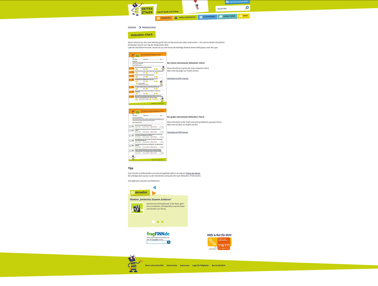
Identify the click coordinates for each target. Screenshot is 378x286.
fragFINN (155, 240)
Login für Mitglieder (200, 265)
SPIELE (245, 16)
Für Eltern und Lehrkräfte (239, 1)
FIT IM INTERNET (209, 17)
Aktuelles (141, 192)
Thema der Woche (193, 173)
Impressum (184, 265)
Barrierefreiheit (218, 265)
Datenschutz (172, 265)
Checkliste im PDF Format (177, 132)
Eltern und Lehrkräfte (154, 265)
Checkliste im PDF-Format (177, 78)
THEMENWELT (166, 18)
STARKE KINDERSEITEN (187, 17)
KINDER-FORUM (229, 16)
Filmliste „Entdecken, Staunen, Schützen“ (150, 199)
